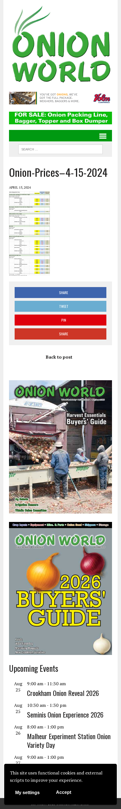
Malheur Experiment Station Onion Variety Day (69, 740)
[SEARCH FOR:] (60, 148)
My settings (27, 792)
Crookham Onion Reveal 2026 (63, 693)
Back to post (59, 357)
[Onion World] (60, 45)
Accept (63, 792)
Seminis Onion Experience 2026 (65, 714)
